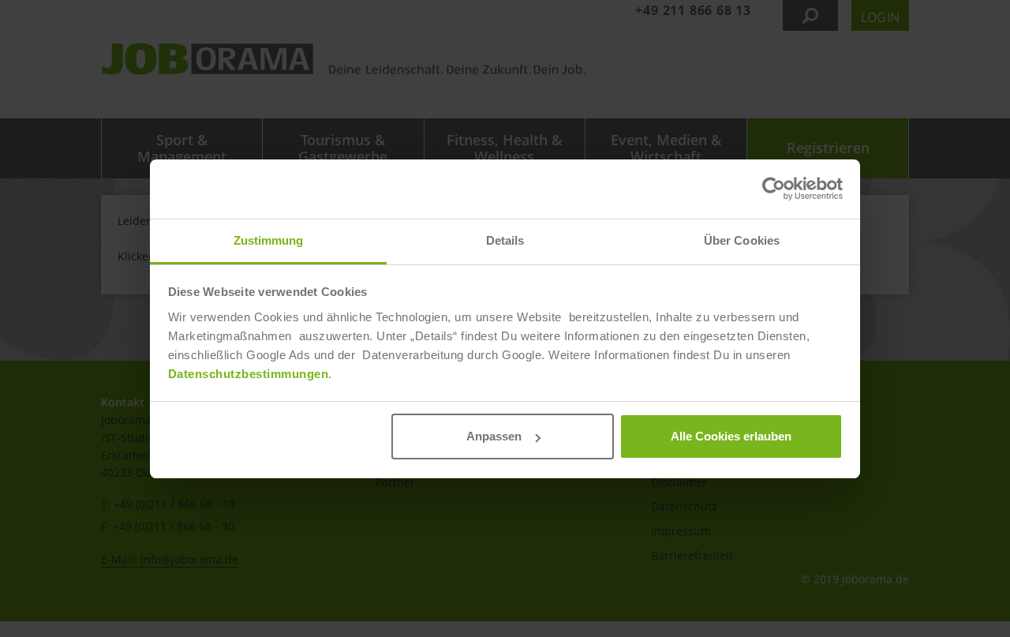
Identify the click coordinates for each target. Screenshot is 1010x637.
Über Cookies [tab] (742, 240)
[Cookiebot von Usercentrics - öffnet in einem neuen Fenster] (774, 188)
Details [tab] (505, 240)
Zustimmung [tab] (269, 240)
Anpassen (494, 436)
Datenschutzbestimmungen (248, 373)
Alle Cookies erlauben (731, 436)
